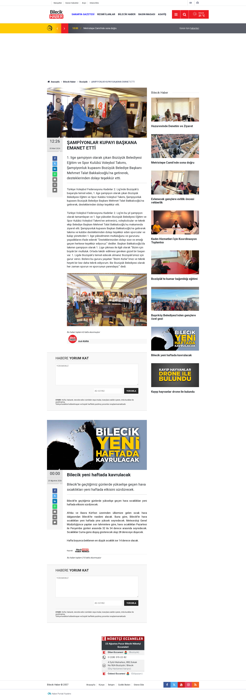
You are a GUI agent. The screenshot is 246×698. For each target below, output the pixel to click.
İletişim (111, 685)
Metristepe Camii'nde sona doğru (99, 28)
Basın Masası (146, 14)
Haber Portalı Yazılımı (61, 694)
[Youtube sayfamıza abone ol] (181, 685)
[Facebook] (55, 158)
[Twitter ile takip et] (174, 685)
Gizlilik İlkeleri (124, 685)
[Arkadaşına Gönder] (55, 179)
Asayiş (162, 14)
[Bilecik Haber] (56, 14)
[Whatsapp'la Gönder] (55, 174)
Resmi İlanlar (106, 14)
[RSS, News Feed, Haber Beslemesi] (195, 685)
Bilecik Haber (127, 14)
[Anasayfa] (48, 3)
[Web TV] (190, 2)
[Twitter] (55, 163)
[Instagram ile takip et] (188, 685)
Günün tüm (189, 28)
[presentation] (57, 28)
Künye (101, 685)
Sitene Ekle (94, 3)
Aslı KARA (83, 341)
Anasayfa (55, 82)
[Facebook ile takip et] (167, 685)
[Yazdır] (55, 185)
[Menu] (176, 14)
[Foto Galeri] (197, 2)
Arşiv (84, 3)
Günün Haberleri (71, 3)
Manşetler (58, 3)
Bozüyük (83, 82)
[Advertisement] (123, 55)
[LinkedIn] (55, 169)
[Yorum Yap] (55, 190)
